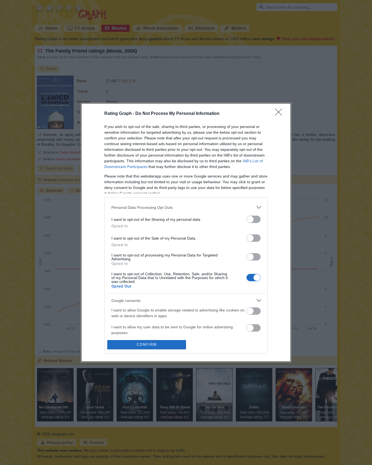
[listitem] (186, 207)
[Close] (280, 114)
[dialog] (186, 232)
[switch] (253, 219)
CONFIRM (147, 344)
